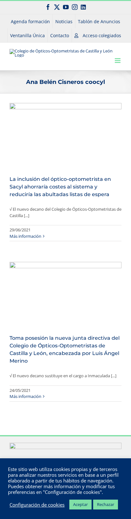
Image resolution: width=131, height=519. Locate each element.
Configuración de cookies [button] (37, 505)
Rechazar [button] (105, 504)
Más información (25, 236)
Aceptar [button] (80, 504)
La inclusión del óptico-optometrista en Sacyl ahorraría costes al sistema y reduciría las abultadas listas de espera (60, 186)
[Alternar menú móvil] (118, 60)
